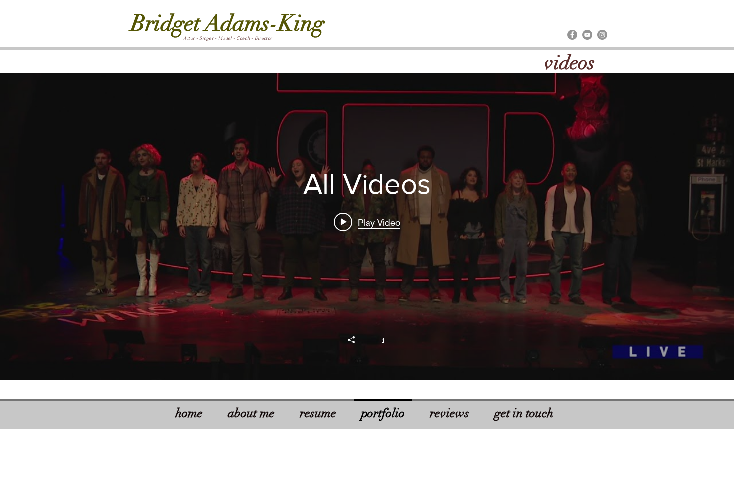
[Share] (356, 340)
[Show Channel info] (378, 339)
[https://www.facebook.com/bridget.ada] (572, 35)
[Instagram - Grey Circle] (602, 35)
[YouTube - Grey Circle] (587, 35)
